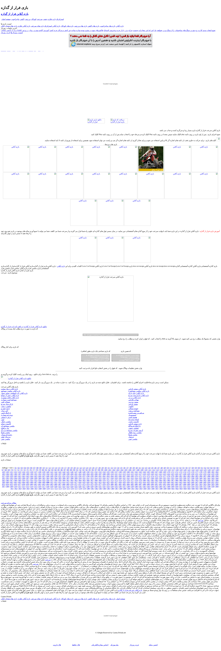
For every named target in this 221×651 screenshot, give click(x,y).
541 (140, 486)
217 (140, 474)
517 (43, 486)
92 (80, 470)
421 (92, 482)
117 (173, 470)
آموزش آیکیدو (44, 30)
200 (72, 474)
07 (34, 468)
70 (12, 470)
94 (86, 470)
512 (23, 486)
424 (104, 482)
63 (208, 468)
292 (7, 478)
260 (96, 476)
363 (75, 480)
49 (165, 468)
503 (204, 484)
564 (24, 489)
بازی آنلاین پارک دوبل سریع (138, 395)
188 (23, 474)
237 (3, 476)
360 (63, 480)
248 (47, 476)
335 (180, 478)
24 (87, 468)
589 (124, 489)
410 (47, 482)
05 (28, 468)
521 (59, 486)
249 (51, 476)
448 (200, 482)
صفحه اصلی (6, 19)
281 (180, 476)
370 (104, 480)
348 (15, 480)
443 (180, 482)
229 (188, 474)
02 (19, 468)
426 (112, 482)
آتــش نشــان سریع (135, 430)
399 (3, 482)
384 (160, 480)
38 (130, 468)
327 (148, 478)
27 (96, 468)
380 (144, 480)
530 (96, 486)
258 (88, 476)
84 (55, 470)
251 (59, 476)
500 (192, 484)
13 (53, 468)
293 (11, 478)
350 (23, 480)
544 (152, 486)
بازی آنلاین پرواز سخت (9, 389)
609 (205, 489)
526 (80, 486)
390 (184, 480)
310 (80, 478)
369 (100, 480)
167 (156, 472)
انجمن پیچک (153, 645)
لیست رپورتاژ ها (17, 33)
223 (164, 474)
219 (148, 474)
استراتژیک (60, 19)
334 (176, 478)
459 (27, 484)
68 (6, 470)
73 (21, 470)
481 (116, 484)
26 (93, 468)
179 (204, 472)
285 (196, 476)
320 (120, 478)
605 (189, 489)
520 (55, 486)
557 (204, 486)
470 (71, 484)
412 (55, 482)
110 (146, 470)
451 (212, 482)
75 (27, 470)
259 (92, 476)
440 (168, 482)
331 (164, 478)
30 (106, 468)
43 (146, 468)
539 (132, 486)
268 (128, 476)
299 (35, 478)
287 (204, 476)
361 (67, 480)
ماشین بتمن (5, 439)
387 (172, 480)
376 (128, 480)
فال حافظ (76, 645)
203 (84, 474)
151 (92, 472)
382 (152, 480)
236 (216, 474)
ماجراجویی (15, 19)
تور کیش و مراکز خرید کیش (60, 30)
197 (59, 474)
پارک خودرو (5, 409)
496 (176, 484)
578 (80, 489)
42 (143, 468)
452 (216, 482)
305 (59, 478)
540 (136, 486)
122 (193, 470)
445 (188, 482)
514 (31, 486)
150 (88, 472)
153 (100, 472)
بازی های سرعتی (37, 26)
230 (192, 474)
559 (212, 486)
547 (164, 486)
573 (60, 489)
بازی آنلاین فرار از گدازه (15, 13)
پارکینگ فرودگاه (134, 426)
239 (11, 476)
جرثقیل (131, 437)
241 (19, 476)
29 (102, 468)
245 (35, 476)
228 (184, 474)
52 (174, 468)
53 (177, 468)
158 (120, 472)
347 (11, 480)
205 (92, 474)
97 (96, 470)
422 (96, 482)
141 (51, 472)
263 (108, 476)
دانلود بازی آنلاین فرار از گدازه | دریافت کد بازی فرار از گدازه (24, 327)
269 (132, 476)
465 (51, 484)
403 (19, 482)
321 (124, 478)
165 (148, 472)
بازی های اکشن (93, 26)
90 (74, 470)
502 (200, 484)
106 (129, 470)
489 (148, 484)
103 (117, 470)
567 (36, 489)
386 (168, 480)
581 (92, 489)
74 (24, 470)
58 (193, 468)
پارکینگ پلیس (6, 413)
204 (88, 474)
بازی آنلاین (120, 26)
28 (99, 468)
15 (59, 468)
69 (9, 470)
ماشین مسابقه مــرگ (9, 430)
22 (81, 468)
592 (136, 489)
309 (76, 478)
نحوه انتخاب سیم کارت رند (205, 30)
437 (156, 482)
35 (121, 468)
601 (173, 489)
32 (112, 468)
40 (137, 468)
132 (15, 472)
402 (15, 482)
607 (197, 489)
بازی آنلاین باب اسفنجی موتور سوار (14, 393)
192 (39, 474)
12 (50, 468)
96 (93, 470)
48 (162, 468)
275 (156, 476)
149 (84, 472)
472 (80, 484)
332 (168, 478)
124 (201, 470)
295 (19, 478)
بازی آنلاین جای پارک (136, 393)
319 (116, 478)
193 (43, 474)
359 (59, 480)
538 (128, 486)
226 (176, 474)
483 (124, 484)
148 (80, 472)
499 (188, 484)
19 (71, 468)
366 (88, 480)
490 (152, 484)
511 (19, 486)
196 (55, 474)
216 (136, 474)
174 (184, 472)
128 (217, 470)
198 (64, 474)
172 (176, 472)
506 (216, 484)
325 (140, 478)
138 (39, 472)
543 (148, 486)
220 (152, 474)
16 (62, 468)
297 (27, 478)
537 (124, 486)
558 (208, 486)
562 (16, 489)
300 (39, 478)
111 (149, 470)
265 (116, 476)
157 (116, 472)
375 (124, 480)
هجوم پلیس (132, 417)
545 (156, 486)
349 (19, 480)
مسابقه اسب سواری (9, 400)
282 (184, 476)
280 (176, 476)
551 (180, 486)
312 (88, 478)
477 (100, 484)
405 (27, 482)
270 (136, 476)
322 (128, 478)
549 (172, 486)
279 (172, 476)
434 (144, 482)
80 (43, 470)
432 (136, 482)
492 (160, 484)
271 (140, 476)
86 (62, 470)
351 (27, 480)
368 (96, 480)
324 (136, 478)
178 (200, 472)
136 (31, 472)
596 (152, 489)
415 (67, 482)
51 (171, 468)
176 (192, 472)
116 (169, 470)
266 (120, 476)
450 (208, 482)
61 (202, 468)
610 (209, 489)
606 (193, 489)
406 (31, 482)
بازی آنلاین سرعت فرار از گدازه (130, 590)
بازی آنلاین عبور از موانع (10, 395)
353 (35, 480)
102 (113, 470)
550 (176, 486)
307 (68, 478)
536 (120, 486)
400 (7, 482)
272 (144, 476)
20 (75, 468)
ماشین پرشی (6, 406)
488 (144, 484)
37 (127, 468)
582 (96, 489)
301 (43, 478)
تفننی (45, 19)
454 (7, 484)
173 (180, 472)
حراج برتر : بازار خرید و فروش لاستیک (118, 30)
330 (160, 478)
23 (84, 468)
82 (49, 470)
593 (140, 489)
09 (40, 468)
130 (7, 472)
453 (3, 484)
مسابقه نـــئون (134, 411)
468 (63, 484)
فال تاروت (57, 645)
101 (109, 470)
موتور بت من (133, 402)
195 (51, 474)
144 (63, 472)
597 (157, 489)
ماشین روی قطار (135, 433)
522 (63, 486)
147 (75, 472)
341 (204, 478)
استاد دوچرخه (133, 419)
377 (132, 480)
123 (197, 470)
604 (185, 489)
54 (180, 468)
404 (23, 482)
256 (80, 476)
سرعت (39, 19)
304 (55, 478)
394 (200, 480)
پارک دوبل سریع (7, 404)
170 (168, 472)
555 (196, 486)
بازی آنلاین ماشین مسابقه (10, 391)
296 (23, 478)
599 (165, 489)
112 (153, 470)
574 (64, 489)
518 (47, 486)
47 (158, 468)
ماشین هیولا (5, 433)
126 (209, 470)
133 (19, 472)
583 (100, 489)
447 (196, 482)
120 (185, 470)
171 (172, 472)
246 (39, 476)
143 (59, 472)
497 (180, 484)
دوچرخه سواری (7, 415)
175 (188, 472)
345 (3, 480)
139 (43, 472)
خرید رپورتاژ (5, 33)
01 (16, 468)
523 (67, 486)
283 (188, 476)
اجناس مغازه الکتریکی (99, 645)
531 (100, 486)
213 (124, 474)
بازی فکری (51, 19)
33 (115, 468)
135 (27, 472)
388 (176, 480)
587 (116, 489)
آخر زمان (4, 411)
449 (204, 482)
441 (172, 482)
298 (31, 478)
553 (188, 486)
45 (152, 468)
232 (200, 474)
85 (59, 470)
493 (164, 484)
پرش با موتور (6, 417)
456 (15, 484)
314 (96, 478)
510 (15, 486)
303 (51, 478)
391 (188, 480)
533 (108, 486)
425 (108, 482)
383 (156, 480)
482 (120, 484)
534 (112, 486)
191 (35, 474)
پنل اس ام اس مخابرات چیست (144, 30)
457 (19, 484)
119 (181, 470)
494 (168, 484)
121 (189, 470)
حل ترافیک (5, 428)
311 (84, 478)
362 (71, 480)
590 (128, 489)
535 (116, 486)
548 (168, 486)
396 (208, 480)
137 (35, 472)
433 (140, 482)
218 (144, 474)
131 (11, 472)
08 (37, 468)
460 (31, 484)
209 (108, 474)
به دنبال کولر (6, 437)
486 (136, 484)
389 (180, 480)
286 (200, 476)
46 (155, 468)
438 (160, 482)
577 (76, 489)
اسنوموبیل (132, 415)
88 (68, 470)
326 (144, 478)
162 (136, 472)
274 (152, 476)
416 (71, 482)
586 (112, 489)
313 (92, 478)
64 (211, 468)
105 (125, 470)
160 (128, 472)
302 (47, 478)
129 (3, 472)
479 (108, 484)
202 (80, 474)
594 (144, 489)
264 (112, 476)
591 (132, 489)
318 (112, 478)
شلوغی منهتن (133, 428)
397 (212, 480)
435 (148, 482)
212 (120, 474)
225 (172, 474)
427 (116, 482)
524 (71, 486)
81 (46, 470)
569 (44, 489)
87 (65, 470)
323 (132, 478)
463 (43, 484)
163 (140, 472)
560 (216, 486)
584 (104, 489)
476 (96, 484)
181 (212, 472)
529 (92, 486)
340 (200, 478)
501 (196, 484)
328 (152, 478)
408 (39, 482)
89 (71, 470)
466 (55, 484)
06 (31, 468)
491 (156, 484)
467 (59, 484)
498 (184, 484)
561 (11, 489)
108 (138, 470)
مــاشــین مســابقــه (136, 413)
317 (108, 478)
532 (104, 486)
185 (11, 474)
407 (35, 482)
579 (84, 489)
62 (205, 468)
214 (128, 474)
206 (96, 474)
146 (71, 472)
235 (212, 474)
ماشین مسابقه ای (8, 426)
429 (124, 482)
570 (48, 489)
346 (7, 480)
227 (180, 474)
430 (128, 482)
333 (172, 478)
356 (47, 480)
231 (196, 474)
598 (161, 489)
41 (140, 468)
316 (104, 478)
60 (199, 468)
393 (196, 480)
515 (35, 486)
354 (39, 480)
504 (208, 484)
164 (144, 472)
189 (27, 474)
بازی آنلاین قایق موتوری (10, 398)
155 (108, 472)
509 (11, 486)
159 (124, 472)
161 (132, 472)
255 (75, 476)
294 (15, 478)
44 (149, 468)
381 (148, 480)
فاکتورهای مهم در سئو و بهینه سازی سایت (87, 30)
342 (208, 478)
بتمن (2, 419)
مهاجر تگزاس (133, 400)
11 (47, 468)
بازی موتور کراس (135, 424)
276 (160, 476)
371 (108, 480)
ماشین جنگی (6, 422)
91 (77, 470)
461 (35, 484)
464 (47, 484)
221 (156, 474)
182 (216, 472)
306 (64, 478)
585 (108, 489)
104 (121, 470)
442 (176, 482)
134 (23, 472)
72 (18, 470)
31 (109, 468)
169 (164, 472)
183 (3, 474)
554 (192, 486)
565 (28, 489)
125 (205, 470)
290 (216, 476)
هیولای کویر (5, 402)
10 (44, 468)
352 (31, 480)
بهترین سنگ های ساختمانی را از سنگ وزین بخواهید (176, 30)
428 (120, 482)
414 (63, 482)
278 (168, 476)
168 (160, 472)
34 (118, 468)
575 (68, 489)
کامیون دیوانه (6, 424)
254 (71, 476)
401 (11, 482)
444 (184, 482)
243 (27, 476)
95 (90, 470)
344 (216, 478)
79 (40, 470)
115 (165, 470)
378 (136, 480)
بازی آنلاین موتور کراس (137, 389)
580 (88, 489)
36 (124, 468)
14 (56, 468)
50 (168, 468)
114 (161, 470)
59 (196, 468)
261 (100, 476)
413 (59, 482)
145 (67, 472)
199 (68, 474)
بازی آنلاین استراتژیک (52, 26)
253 (67, 476)
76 (31, 470)
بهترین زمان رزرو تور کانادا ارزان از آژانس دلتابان (19, 30)
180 (208, 472)
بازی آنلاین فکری (23, 26)
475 (92, 484)
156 (112, 472)
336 (184, 478)
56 (186, 468)
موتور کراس (133, 404)
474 (88, 484)
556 (200, 486)
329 (156, 478)
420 (88, 482)
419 (84, 482)
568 (40, 489)
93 (83, 470)
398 (216, 480)
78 (37, 470)
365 (84, 480)
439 (164, 482)
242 (23, 476)
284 (192, 476)
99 (102, 470)
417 (75, 482)
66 (217, 468)
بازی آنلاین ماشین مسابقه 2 (138, 391)
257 (84, 476)
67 (3, 470)
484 (128, 484)
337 (188, 478)
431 (132, 482)
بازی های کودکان (67, 26)
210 (112, 474)
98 (99, 470)
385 (164, 480)
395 (204, 480)
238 (7, 476)
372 (112, 480)
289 (212, 476)
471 (75, 484)
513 (27, 486)
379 (140, 480)
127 (213, 470)
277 (164, 476)
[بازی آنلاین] (205, 171)
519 (51, 486)
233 (204, 474)
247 (43, 476)
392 (192, 480)
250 (55, 476)
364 (80, 480)
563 (20, 489)
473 (84, 484)
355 (43, 480)
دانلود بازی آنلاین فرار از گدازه (19, 378)
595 (148, 489)
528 (88, 486)
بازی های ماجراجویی (107, 26)
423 (100, 482)
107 (133, 470)
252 (63, 476)
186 (15, 474)
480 (112, 484)
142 (55, 472)
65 (214, 468)
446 (192, 482)
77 (34, 470)
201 (76, 474)
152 (96, 472)
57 (189, 468)
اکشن (22, 19)
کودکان (33, 19)
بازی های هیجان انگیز (9, 26)
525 (75, 486)
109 (142, 470)
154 (104, 472)
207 (100, 474)
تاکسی (130, 406)
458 (23, 484)
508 (7, 486)
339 (196, 478)
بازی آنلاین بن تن (134, 398)
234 (208, 474)
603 (181, 489)
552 (184, 486)
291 (3, 478)
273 (148, 476)
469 (67, 484)
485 (132, 484)
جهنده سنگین (133, 409)
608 (201, 489)
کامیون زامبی (133, 422)
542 (144, 486)
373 (116, 480)
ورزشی (27, 19)
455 (11, 484)
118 (177, 470)
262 (104, 476)
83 (52, 470)
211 (116, 474)
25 (90, 468)
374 (120, 480)
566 (32, 489)
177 (196, 472)
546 (160, 486)
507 (3, 486)
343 (212, 478)
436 (152, 482)
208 (104, 474)
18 (68, 468)
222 (160, 474)
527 (84, 486)
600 (169, 489)
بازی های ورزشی (80, 26)
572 (56, 489)
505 (212, 484)
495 (172, 484)
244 (31, 476)
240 (15, 476)
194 (47, 474)
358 (55, 480)
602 (177, 489)
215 (132, 474)
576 (72, 489)
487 (140, 484)
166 (152, 472)
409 (43, 482)
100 (105, 470)
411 (51, 482)
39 (134, 468)
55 (183, 468)
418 (80, 482)
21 (78, 468)
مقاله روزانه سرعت (8, 503)
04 (25, 468)
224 (168, 474)
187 (19, 474)
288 (208, 476)
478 (104, 484)
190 (31, 474)
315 (100, 478)
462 (39, 484)
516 (39, 486)
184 (7, 474)
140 (47, 472)
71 (15, 470)
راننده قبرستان (6, 435)
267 (124, 476)
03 (22, 468)
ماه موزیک (114, 645)
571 (52, 489)
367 (92, 480)
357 (51, 480)
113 (157, 470)
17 (65, 468)
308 (72, 478)
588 (120, 489)
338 (192, 478)
